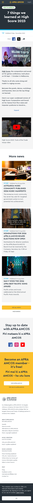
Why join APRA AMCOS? (8, 442)
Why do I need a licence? (9, 456)
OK (16, 498)
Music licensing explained (9, 453)
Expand (16, 110)
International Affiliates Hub (9, 474)
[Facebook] (13, 39)
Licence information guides (9, 460)
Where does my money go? (10, 458)
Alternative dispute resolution (10, 430)
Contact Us (5, 476)
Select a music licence (8, 462)
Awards (4, 424)
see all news (16, 307)
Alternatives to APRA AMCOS (10, 428)
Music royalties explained (9, 444)
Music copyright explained (9, 433)
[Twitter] (19, 39)
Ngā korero (16, 311)
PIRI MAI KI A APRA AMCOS (16, 387)
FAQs (3, 470)
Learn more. (20, 492)
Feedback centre (7, 472)
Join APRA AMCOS (16, 383)
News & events (6, 426)
